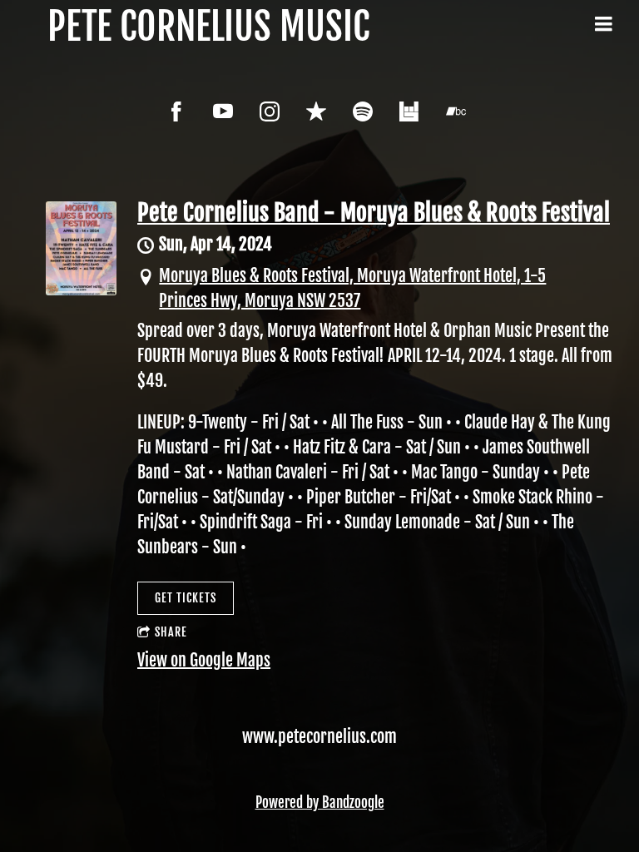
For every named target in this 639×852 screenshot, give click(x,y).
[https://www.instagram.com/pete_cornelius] (270, 111)
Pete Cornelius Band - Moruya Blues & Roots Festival (373, 212)
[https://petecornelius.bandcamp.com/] (456, 111)
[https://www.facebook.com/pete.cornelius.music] (176, 111)
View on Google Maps (203, 660)
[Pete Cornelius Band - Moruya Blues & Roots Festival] (81, 289)
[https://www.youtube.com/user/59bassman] (223, 111)
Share (171, 632)
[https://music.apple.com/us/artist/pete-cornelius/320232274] (316, 111)
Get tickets (185, 598)
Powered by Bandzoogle (319, 802)
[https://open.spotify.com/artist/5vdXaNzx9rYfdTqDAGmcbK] (363, 111)
